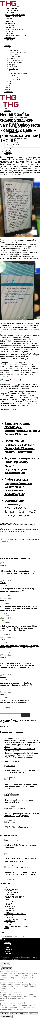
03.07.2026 (12, 820)
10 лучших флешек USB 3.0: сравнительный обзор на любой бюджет (21, 739)
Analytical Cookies (8, 992)
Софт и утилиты (11, 40)
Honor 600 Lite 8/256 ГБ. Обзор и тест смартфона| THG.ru (18, 801)
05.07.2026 (12, 777)
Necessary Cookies (8, 971)
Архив (2, 937)
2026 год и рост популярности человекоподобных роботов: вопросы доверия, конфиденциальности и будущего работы (19, 608)
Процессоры (10, 31)
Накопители (9, 21)
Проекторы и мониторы (15, 29)
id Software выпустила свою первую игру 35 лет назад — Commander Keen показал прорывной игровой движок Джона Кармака (18, 628)
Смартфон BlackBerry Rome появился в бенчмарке (17, 525)
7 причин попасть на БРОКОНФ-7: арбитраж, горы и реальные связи (21, 860)
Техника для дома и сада (18, 73)
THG (5, 576)
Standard (18, 971)
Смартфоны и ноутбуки (15, 36)
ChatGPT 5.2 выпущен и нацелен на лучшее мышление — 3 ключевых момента (16, 701)
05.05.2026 (12, 879)
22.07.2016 (7, 147)
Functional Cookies (9, 982)
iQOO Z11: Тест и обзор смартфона (18, 757)
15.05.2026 (12, 865)
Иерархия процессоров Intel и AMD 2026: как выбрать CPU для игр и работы (21, 754)
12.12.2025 (7, 652)
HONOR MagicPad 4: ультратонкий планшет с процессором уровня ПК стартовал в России (17, 572)
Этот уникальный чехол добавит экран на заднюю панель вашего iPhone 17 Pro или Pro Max (19, 647)
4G (5, 887)
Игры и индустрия (12, 17)
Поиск (2, 712)
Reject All (4, 1014)
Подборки (9, 85)
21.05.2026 (12, 852)
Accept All (5, 963)
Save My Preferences (18, 1014)
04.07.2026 (7, 578)
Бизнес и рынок (11, 10)
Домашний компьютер (14, 15)
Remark (18, 982)
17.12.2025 (7, 595)
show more (6, 969)
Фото (6, 42)
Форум (7, 90)
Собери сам (9, 38)
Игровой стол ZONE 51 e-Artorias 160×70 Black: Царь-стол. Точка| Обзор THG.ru (20, 873)
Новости (8, 88)
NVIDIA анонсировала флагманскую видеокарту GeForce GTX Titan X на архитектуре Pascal (19, 530)
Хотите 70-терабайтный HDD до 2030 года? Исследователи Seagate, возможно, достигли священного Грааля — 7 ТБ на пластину (18, 665)
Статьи (7, 83)
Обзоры (7, 46)
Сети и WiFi (9, 33)
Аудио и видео (11, 8)
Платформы (9, 27)
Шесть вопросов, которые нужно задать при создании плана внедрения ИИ (17, 590)
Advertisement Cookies (10, 1003)
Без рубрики (9, 891)
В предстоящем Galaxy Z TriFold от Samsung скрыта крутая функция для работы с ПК (17, 684)
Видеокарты (10, 13)
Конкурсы (8, 19)
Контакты (8, 92)
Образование (10, 23)
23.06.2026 (12, 832)
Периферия (9, 25)
